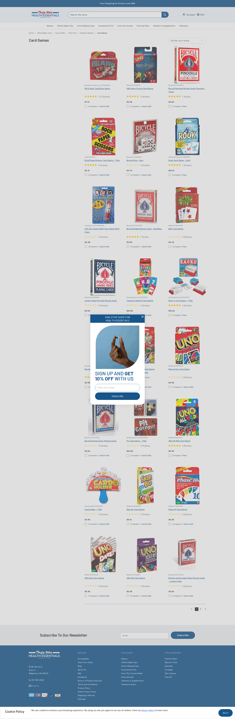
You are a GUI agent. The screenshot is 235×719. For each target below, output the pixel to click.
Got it (225, 713)
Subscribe (117, 396)
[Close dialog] (142, 316)
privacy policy (147, 710)
